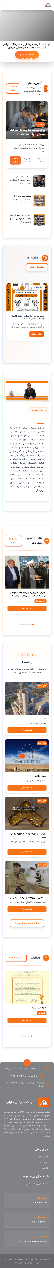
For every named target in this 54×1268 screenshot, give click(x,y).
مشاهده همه (13, 88)
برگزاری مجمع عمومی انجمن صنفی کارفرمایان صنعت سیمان (20, 180)
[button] (33, 352)
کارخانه (45, 1168)
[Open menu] (5, 5)
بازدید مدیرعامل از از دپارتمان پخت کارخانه (22, 198)
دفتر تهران (43, 1156)
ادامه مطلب (15, 160)
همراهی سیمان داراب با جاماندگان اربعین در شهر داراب (20, 219)
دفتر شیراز (43, 1162)
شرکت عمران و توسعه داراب (36, 1184)
